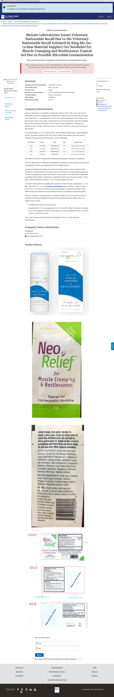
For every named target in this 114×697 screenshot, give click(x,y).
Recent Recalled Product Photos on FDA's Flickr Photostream (105, 108)
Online (53, 205)
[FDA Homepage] (9, 16)
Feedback (112, 346)
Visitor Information (57, 667)
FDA (99, 102)
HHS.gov (95, 672)
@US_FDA (101, 100)
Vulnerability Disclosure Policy (57, 680)
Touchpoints (72, 659)
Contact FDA (10, 689)
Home (4, 21)
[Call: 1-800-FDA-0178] (47, 213)
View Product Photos (64, 71)
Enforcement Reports (9, 105)
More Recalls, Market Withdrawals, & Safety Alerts (11, 81)
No (40, 648)
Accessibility (19, 676)
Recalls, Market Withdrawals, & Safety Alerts (26, 21)
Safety (10, 21)
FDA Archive (19, 667)
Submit (39, 655)
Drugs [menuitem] (98, 91)
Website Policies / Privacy (57, 672)
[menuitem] (103, 84)
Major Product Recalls (9, 118)
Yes (40, 643)
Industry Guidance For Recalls (10, 111)
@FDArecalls (102, 104)
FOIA (94, 667)
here (43, 9)
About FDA (19, 672)
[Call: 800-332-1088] (72, 208)
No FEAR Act (57, 676)
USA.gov (95, 676)
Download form (48, 208)
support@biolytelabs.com (79, 172)
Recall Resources (10, 97)
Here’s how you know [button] (33, 1)
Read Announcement (50, 71)
